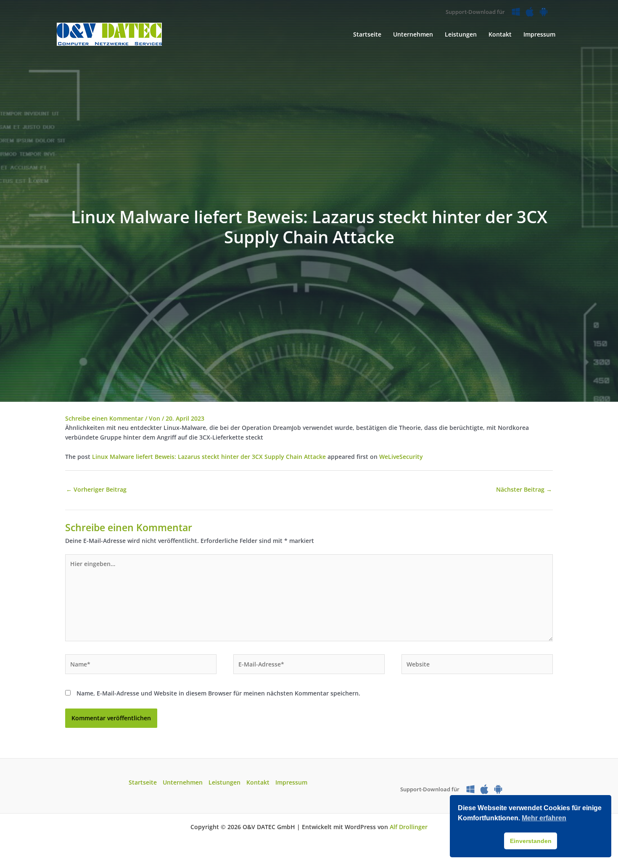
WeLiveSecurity (401, 457)
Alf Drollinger (409, 827)
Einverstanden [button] (531, 841)
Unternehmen (183, 782)
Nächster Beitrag (524, 489)
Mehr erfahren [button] (544, 818)
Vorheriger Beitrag (96, 489)
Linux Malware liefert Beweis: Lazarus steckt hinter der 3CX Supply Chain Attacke (209, 457)
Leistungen (224, 782)
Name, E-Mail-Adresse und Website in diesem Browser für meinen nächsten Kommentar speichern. (218, 693)
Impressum (291, 782)
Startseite (143, 782)
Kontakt (257, 782)
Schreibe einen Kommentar (104, 418)
